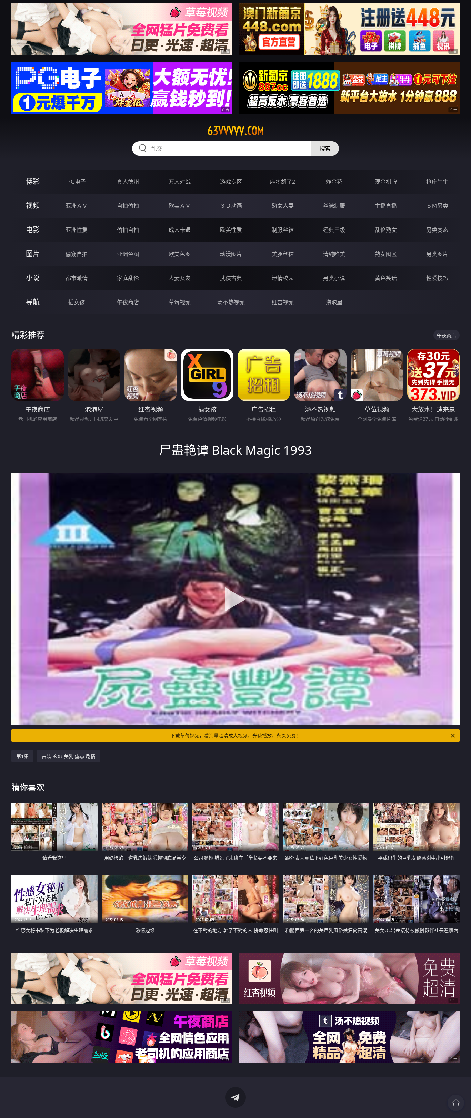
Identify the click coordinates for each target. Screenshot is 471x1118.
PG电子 (76, 181)
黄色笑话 (386, 278)
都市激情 (77, 278)
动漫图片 (231, 254)
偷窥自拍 (77, 254)
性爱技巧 (437, 278)
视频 (33, 205)
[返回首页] (456, 1103)
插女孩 (76, 302)
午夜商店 (128, 302)
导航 (33, 302)
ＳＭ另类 (437, 205)
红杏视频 (283, 302)
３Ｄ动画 (231, 205)
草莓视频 (180, 302)
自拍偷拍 (128, 205)
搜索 (325, 148)
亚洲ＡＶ (77, 205)
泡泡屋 (334, 302)
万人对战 (180, 181)
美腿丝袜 (283, 254)
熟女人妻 (283, 205)
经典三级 (334, 230)
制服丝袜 (283, 230)
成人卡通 (180, 230)
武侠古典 (231, 278)
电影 (33, 229)
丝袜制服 (334, 205)
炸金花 (334, 181)
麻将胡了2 (282, 181)
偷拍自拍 (128, 230)
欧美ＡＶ (180, 205)
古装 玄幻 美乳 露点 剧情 (69, 756)
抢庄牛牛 (437, 181)
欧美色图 (180, 254)
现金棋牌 (386, 181)
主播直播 (386, 205)
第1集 (22, 756)
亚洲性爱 (77, 230)
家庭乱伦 (128, 278)
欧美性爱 (231, 230)
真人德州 (128, 181)
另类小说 (334, 278)
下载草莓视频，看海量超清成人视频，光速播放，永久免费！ (235, 735)
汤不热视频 (231, 302)
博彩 (33, 181)
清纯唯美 (334, 254)
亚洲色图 (128, 254)
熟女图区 (386, 254)
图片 (33, 253)
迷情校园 (283, 278)
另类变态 (437, 230)
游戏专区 (231, 181)
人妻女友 (180, 278)
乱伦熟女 (386, 230)
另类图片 (437, 254)
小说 (33, 278)
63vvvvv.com (235, 131)
